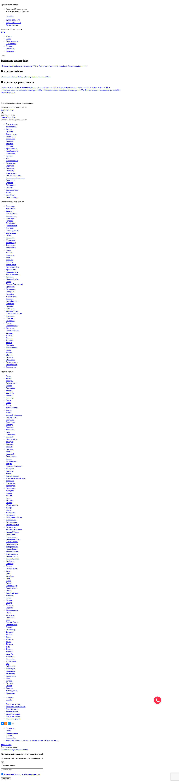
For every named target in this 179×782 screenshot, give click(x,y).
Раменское (10, 321)
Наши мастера (12, 733)
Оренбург (10, 576)
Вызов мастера (12, 25)
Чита (8, 678)
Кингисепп (10, 139)
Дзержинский (11, 225)
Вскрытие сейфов (13, 716)
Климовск (10, 255)
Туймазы (9, 644)
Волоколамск (11, 213)
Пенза (8, 581)
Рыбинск (9, 595)
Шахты (9, 685)
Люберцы (10, 291)
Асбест (9, 385)
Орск (8, 578)
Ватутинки (10, 208)
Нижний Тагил (12, 532)
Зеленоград (10, 245)
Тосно (8, 192)
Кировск (9, 143)
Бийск (8, 400)
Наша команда (12, 41)
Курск (8, 498)
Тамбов (9, 634)
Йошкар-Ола (11, 456)
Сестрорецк (11, 185)
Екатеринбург (11, 439)
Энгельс (9, 688)
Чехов (8, 350)
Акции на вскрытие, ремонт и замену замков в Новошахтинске (32, 740)
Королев (9, 262)
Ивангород (10, 136)
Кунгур (9, 493)
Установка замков (13, 714)
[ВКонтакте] (2, 723)
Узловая (9, 651)
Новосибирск (11, 549)
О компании (11, 43)
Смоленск (10, 615)
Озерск (9, 566)
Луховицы (10, 286)
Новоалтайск (11, 534)
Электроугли (11, 367)
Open (3, 32)
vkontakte (9, 16)
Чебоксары (10, 668)
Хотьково (10, 345)
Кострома (10, 481)
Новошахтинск (12, 556)
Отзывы (9, 46)
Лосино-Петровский (14, 284)
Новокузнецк (11, 537)
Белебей (9, 395)
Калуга (9, 463)
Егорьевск (10, 238)
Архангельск (11, 383)
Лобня (8, 282)
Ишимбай (10, 454)
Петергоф (10, 170)
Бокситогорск (11, 124)
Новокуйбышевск (13, 539)
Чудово (9, 352)
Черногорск (11, 676)
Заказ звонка (6, 744)
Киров (8, 473)
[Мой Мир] (9, 723)
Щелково (9, 357)
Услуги (9, 36)
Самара (9, 603)
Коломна (9, 260)
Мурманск (10, 515)
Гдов (8, 432)
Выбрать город (7, 110)
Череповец (10, 673)
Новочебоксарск (12, 551)
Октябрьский (11, 568)
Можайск (10, 294)
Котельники (11, 264)
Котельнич (10, 483)
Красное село (11, 148)
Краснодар (10, 485)
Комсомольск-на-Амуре (16, 478)
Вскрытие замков (13, 704)
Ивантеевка (11, 247)
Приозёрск (10, 180)
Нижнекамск (11, 527)
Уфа (7, 663)
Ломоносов (10, 153)
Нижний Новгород (14, 529)
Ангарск (9, 381)
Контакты (10, 51)
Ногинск (9, 306)
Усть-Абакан (11, 661)
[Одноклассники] (5, 723)
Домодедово (11, 233)
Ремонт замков (12, 709)
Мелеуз (9, 507)
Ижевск (9, 446)
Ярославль (10, 693)
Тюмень (9, 649)
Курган (9, 495)
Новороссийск (12, 546)
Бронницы (10, 206)
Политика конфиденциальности (14, 749)
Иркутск (9, 449)
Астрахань (10, 388)
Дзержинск (10, 223)
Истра (8, 250)
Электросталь (11, 364)
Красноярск (11, 488)
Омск (8, 571)
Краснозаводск (12, 272)
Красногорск (11, 269)
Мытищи (9, 299)
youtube (9, 700)
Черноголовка (12, 347)
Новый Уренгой (12, 559)
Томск (8, 642)
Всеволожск (11, 126)
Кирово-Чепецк (12, 476)
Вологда (9, 424)
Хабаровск (10, 666)
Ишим (8, 451)
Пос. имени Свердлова (15, 178)
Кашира (9, 252)
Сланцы (9, 187)
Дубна (8, 235)
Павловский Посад (14, 313)
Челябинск (10, 671)
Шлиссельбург (12, 197)
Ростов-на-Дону (12, 593)
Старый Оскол (12, 622)
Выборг (9, 129)
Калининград (11, 461)
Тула (8, 646)
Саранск (9, 605)
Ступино (9, 333)
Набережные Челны (14, 517)
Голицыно (10, 218)
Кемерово (10, 468)
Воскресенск (11, 216)
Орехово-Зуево (12, 311)
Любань (9, 156)
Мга (7, 158)
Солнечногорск (12, 330)
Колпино (9, 146)
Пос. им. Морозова (14, 175)
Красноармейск (12, 267)
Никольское (11, 163)
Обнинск (9, 563)
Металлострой (12, 161)
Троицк (9, 335)
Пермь (8, 583)
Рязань (8, 598)
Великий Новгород (14, 415)
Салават (9, 600)
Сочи (8, 620)
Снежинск (10, 617)
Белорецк (10, 398)
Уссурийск (10, 659)
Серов (8, 612)
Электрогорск (11, 362)
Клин (8, 257)
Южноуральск (12, 690)
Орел (8, 573)
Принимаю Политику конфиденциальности (21, 774)
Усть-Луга (10, 195)
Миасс (8, 510)
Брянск (9, 412)
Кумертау (10, 490)
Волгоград (10, 422)
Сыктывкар (10, 629)
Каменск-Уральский (14, 466)
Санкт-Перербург (8, 117)
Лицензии (10, 48)
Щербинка (10, 360)
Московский (11, 296)
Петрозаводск (11, 585)
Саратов (9, 607)
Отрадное (10, 165)
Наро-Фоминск (12, 301)
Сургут (9, 627)
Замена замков (12, 711)
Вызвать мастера (8, 92)
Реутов (9, 323)
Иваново (9, 444)
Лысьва (9, 502)
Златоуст (9, 442)
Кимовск (9, 471)
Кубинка (9, 277)
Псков (8, 590)
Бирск (8, 405)
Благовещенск (12, 407)
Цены (8, 39)
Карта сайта (11, 738)
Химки (9, 342)
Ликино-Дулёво (12, 279)
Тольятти (9, 639)
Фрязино (9, 340)
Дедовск (9, 221)
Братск (8, 410)
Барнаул (9, 390)
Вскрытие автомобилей (15, 706)
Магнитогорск (12, 505)
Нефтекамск (11, 520)
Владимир (10, 420)
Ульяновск (10, 656)
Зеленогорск (11, 134)
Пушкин (9, 182)
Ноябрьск (10, 561)
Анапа (8, 376)
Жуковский (10, 240)
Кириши (9, 141)
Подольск (10, 316)
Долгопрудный (12, 230)
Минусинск (11, 512)
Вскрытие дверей (13, 719)
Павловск (10, 168)
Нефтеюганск (11, 522)
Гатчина (9, 131)
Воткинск (10, 429)
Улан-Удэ (9, 654)
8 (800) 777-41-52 (13, 20)
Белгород (10, 393)
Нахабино (10, 303)
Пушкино (10, 318)
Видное (9, 211)
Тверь (8, 637)
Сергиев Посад (12, 325)
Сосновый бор (12, 190)
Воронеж (9, 427)
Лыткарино (10, 289)
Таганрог (10, 632)
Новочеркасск (12, 554)
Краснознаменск (13, 274)
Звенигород (11, 242)
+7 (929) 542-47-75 (13, 22)
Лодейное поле (12, 151)
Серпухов (10, 328)
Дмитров (9, 228)
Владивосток (11, 417)
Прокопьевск (11, 588)
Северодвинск (12, 610)
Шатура (9, 355)
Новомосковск (12, 542)
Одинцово (10, 308)
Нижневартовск (12, 524)
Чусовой (9, 683)
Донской (9, 437)
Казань (9, 459)
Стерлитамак (11, 624)
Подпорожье (11, 173)
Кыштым (9, 500)
